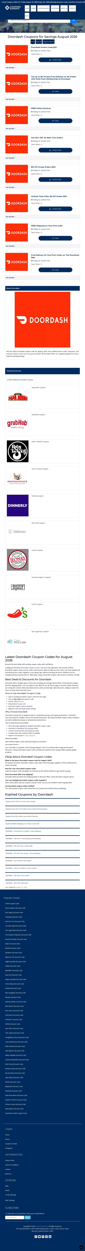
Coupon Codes (48, 42)
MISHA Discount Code (12, 1082)
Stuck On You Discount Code (15, 921)
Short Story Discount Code (14, 1064)
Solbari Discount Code (12, 966)
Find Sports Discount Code (14, 1015)
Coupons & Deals (11, 1144)
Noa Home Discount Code (14, 1011)
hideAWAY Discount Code (13, 970)
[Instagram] (46, 1236)
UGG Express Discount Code (14, 1051)
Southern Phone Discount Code (15, 1100)
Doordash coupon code (30, 668)
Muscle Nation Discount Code (15, 908)
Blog (6, 1186)
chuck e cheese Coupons (40, 469)
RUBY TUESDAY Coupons (40, 442)
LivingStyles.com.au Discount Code (17, 1037)
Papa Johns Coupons (39, 387)
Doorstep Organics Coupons (41, 577)
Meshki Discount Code (12, 948)
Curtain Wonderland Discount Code (17, 1060)
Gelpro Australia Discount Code (15, 979)
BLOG (27, 16)
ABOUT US (64, 8)
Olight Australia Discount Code (15, 962)
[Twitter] (39, 1236)
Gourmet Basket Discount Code (16, 939)
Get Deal (55, 91)
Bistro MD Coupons (38, 523)
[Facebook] (36, 1236)
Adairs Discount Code (12, 944)
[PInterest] (43, 1236)
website (21, 701)
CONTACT (72, 8)
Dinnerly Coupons (38, 496)
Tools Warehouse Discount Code (16, 1042)
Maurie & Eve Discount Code (15, 957)
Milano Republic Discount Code (15, 1055)
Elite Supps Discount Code (14, 912)
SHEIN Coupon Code (12, 904)
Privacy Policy (9, 1160)
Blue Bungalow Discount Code (15, 993)
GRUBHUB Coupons (38, 415)
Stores (7, 1139)
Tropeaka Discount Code (13, 917)
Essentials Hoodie (11, 1113)
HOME (27, 8)
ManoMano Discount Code (14, 1109)
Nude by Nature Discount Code (15, 1002)
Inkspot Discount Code (13, 997)
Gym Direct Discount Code (14, 1028)
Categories (8, 1148)
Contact (7, 1169)
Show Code (57, 60)
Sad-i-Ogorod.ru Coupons (40, 631)
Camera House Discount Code (15, 1104)
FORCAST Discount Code (13, 1020)
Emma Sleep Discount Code (14, 984)
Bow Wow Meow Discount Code (16, 1095)
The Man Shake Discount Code (15, 926)
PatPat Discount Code (12, 1024)
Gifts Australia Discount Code (15, 1046)
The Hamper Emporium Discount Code (18, 935)
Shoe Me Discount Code (13, 975)
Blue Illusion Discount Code (14, 1006)
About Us (8, 1174)
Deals (38, 42)
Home (7, 1135)
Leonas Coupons (37, 550)
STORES (33, 8)
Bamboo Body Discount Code (15, 1069)
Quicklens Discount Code (13, 953)
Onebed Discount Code (13, 988)
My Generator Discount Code (15, 1073)
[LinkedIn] (50, 1236)
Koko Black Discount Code (14, 1077)
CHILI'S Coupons (37, 604)
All (33, 42)
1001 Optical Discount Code (14, 1033)
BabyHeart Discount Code (14, 1086)
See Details (10, 68)
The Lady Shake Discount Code (15, 930)
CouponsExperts (29, 735)
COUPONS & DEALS (43, 8)
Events (7, 1190)
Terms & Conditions (12, 1165)
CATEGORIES (55, 8)
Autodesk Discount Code (13, 1091)
